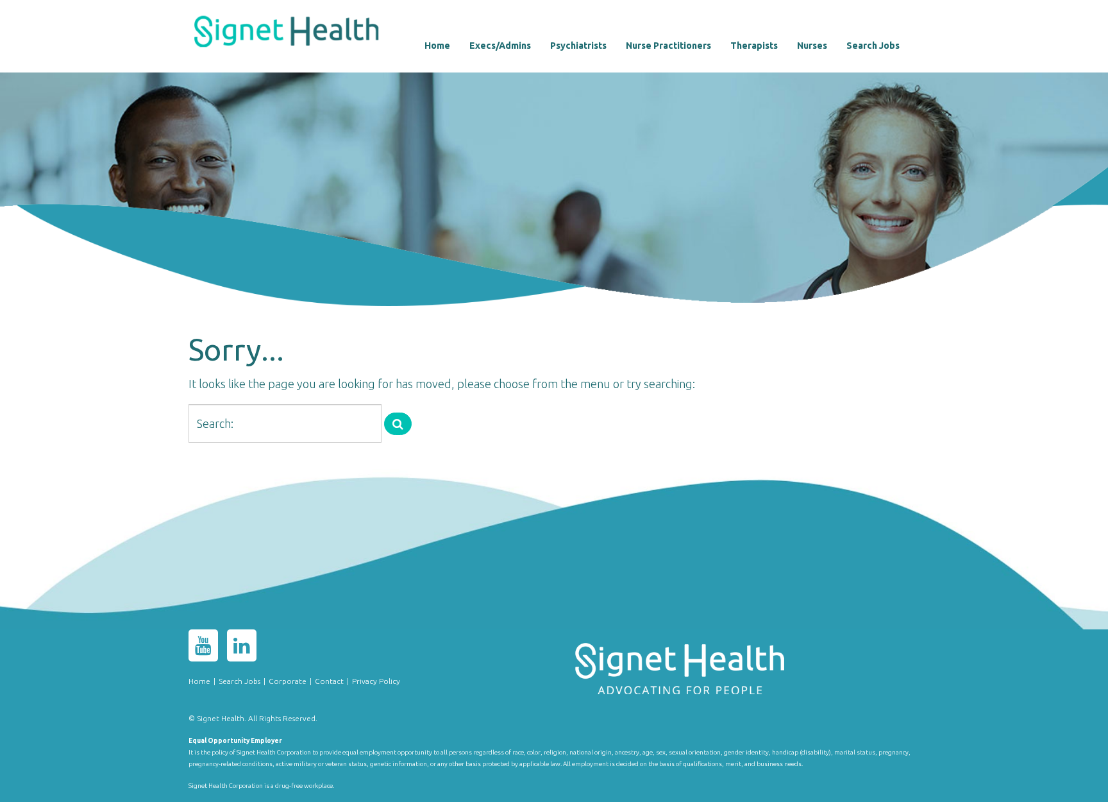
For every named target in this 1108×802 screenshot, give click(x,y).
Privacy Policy (376, 681)
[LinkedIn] (241, 648)
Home (437, 45)
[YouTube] (203, 648)
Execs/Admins (500, 45)
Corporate (287, 681)
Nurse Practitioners (668, 45)
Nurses (812, 45)
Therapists (754, 45)
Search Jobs (873, 45)
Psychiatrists (578, 45)
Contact (329, 681)
